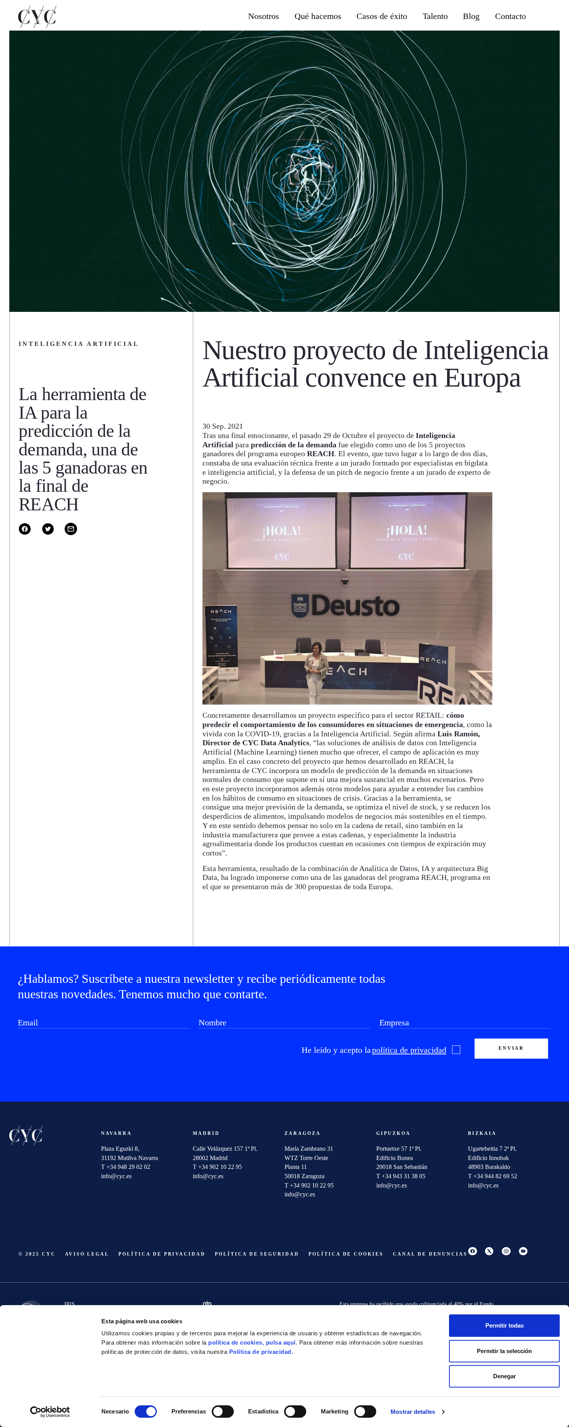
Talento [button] (435, 16)
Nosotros (263, 16)
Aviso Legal (87, 1254)
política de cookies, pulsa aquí (252, 1342)
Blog (471, 16)
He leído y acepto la (374, 1050)
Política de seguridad (257, 1254)
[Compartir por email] (75, 533)
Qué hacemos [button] (318, 16)
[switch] (223, 1411)
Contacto (510, 16)
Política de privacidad (162, 1254)
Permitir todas (504, 1325)
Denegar (504, 1376)
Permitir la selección (504, 1351)
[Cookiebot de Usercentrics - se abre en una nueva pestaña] (50, 1412)
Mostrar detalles (413, 1411)
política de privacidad (409, 1050)
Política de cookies (346, 1254)
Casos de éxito (381, 16)
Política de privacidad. (261, 1351)
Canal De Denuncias (430, 1254)
